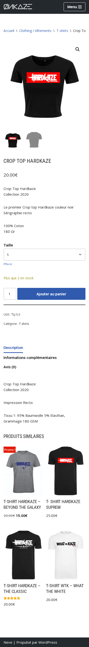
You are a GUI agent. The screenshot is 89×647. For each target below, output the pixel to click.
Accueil (9, 30)
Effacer (8, 264)
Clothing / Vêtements (35, 30)
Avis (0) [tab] (10, 366)
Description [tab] (13, 347)
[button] (77, 49)
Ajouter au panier (51, 293)
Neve (8, 642)
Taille (8, 245)
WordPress (47, 642)
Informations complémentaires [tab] (30, 357)
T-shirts (62, 30)
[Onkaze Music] (18, 6)
